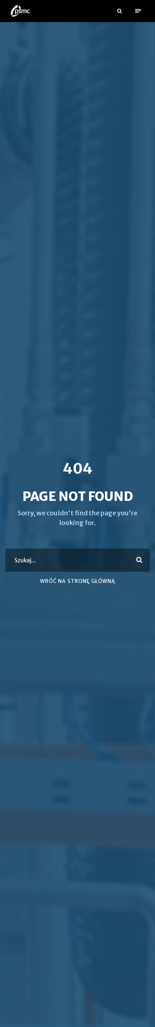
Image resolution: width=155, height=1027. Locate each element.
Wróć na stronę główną (77, 581)
